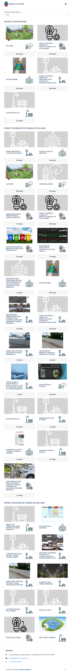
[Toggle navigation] (66, 4)
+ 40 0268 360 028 (15, 662)
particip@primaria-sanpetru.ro (19, 658)
